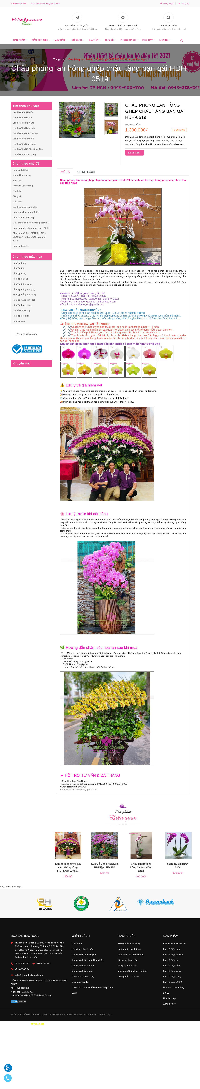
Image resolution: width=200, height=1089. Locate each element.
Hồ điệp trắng (20, 263)
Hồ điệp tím (18, 268)
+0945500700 (19, 3)
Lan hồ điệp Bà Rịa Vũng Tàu (28, 149)
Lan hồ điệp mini (171, 949)
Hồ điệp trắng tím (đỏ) (24, 289)
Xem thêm (168, 1003)
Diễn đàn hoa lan (80, 982)
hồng (138, 125)
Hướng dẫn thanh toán (129, 949)
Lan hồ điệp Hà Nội (22, 117)
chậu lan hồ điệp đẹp (175, 282)
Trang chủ (59, 59)
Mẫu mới (17, 201)
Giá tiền (94, 40)
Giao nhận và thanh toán (130, 954)
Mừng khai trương (22, 175)
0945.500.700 (22, 963)
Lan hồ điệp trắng (172, 976)
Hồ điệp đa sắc (20, 278)
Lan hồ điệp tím (171, 960)
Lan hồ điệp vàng (172, 971)
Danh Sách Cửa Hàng (83, 976)
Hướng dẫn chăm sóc (129, 976)
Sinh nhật (17, 180)
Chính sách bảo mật (82, 971)
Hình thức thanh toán (82, 949)
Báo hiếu (17, 191)
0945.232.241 (44, 963)
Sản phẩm (19, 40)
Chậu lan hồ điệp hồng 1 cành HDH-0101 (141, 867)
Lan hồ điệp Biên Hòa (24, 128)
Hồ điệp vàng (19, 273)
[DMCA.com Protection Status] (19, 1001)
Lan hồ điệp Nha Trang (24, 144)
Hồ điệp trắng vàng (22, 284)
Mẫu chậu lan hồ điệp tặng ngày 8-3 (31, 222)
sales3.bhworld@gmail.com (46, 3)
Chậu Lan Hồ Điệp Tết (174, 943)
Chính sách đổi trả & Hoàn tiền (87, 960)
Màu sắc (60, 40)
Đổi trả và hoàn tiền (128, 960)
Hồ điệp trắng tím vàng (24, 294)
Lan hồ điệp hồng (21, 310)
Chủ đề (109, 40)
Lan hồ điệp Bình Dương (25, 133)
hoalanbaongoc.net (84, 301)
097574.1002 (37, 1024)
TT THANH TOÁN (151, 1024)
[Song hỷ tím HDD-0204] (178, 845)
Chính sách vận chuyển (84, 954)
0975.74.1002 (22, 969)
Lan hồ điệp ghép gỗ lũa (25, 207)
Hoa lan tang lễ (20, 246)
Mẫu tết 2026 (40, 40)
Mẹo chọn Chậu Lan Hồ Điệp (132, 971)
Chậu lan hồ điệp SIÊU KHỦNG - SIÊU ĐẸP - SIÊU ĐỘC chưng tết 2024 (29, 237)
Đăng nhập (167, 3)
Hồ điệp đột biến (21, 315)
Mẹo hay (147, 40)
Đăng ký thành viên (127, 965)
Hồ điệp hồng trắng (22, 305)
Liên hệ (164, 40)
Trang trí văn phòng (23, 185)
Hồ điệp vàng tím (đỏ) (24, 300)
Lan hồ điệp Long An (23, 138)
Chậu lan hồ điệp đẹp (24, 217)
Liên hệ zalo (134, 152)
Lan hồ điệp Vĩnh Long (24, 154)
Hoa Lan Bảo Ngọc (27, 334)
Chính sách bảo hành (83, 965)
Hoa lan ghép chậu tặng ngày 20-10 (31, 228)
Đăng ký (184, 3)
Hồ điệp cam (19, 321)
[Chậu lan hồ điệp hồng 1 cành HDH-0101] (141, 845)
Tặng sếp (17, 196)
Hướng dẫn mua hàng (129, 943)
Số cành (77, 40)
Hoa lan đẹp (169, 998)
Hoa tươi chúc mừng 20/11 (26, 212)
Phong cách (128, 40)
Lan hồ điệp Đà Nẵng (23, 122)
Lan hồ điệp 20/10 (172, 982)
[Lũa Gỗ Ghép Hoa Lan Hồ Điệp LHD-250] (104, 845)
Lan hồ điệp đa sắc (173, 954)
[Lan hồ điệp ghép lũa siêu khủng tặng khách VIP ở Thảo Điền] (68, 845)
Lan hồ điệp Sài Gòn (23, 112)
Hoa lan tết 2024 (21, 170)
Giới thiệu (77, 943)
